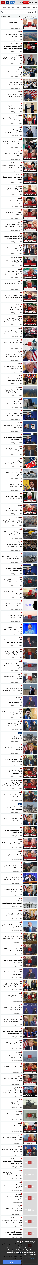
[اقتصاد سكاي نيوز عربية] (12, 2)
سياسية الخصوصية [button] (29, 1257)
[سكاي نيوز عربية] (27, 2)
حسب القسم (6, 16)
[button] (2, 12)
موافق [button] (12, 1261)
